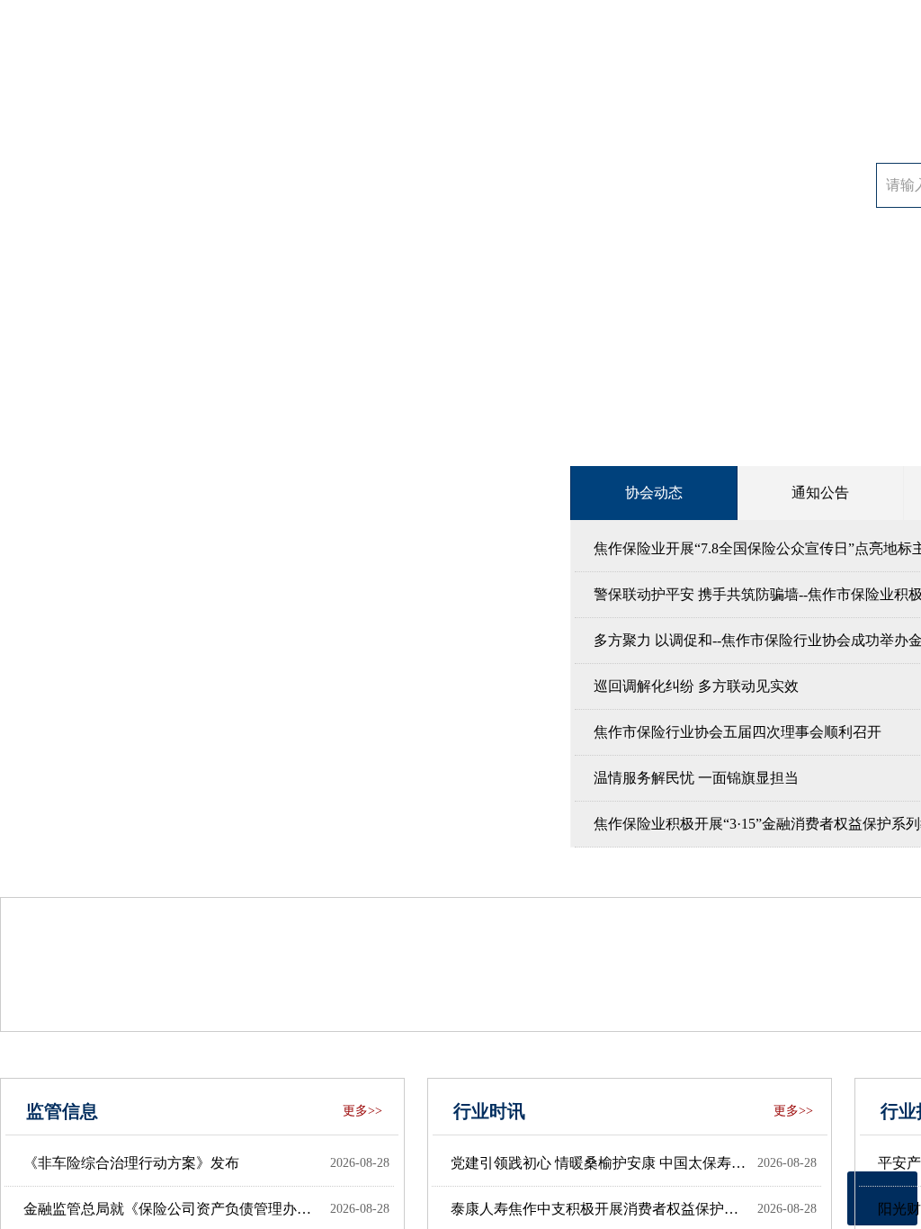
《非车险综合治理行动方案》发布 (131, 1163)
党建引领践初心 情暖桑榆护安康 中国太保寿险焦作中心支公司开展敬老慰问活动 (599, 1163)
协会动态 (654, 492)
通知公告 (820, 492)
